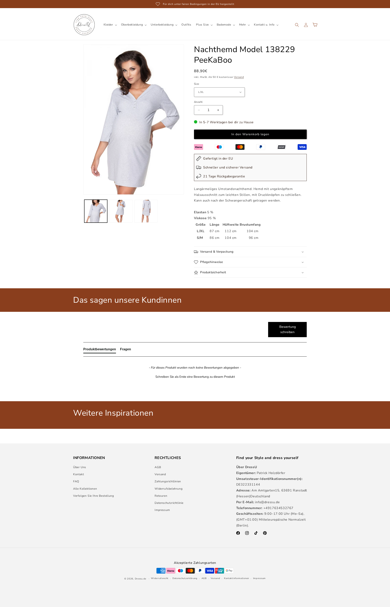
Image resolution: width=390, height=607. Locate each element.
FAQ (76, 481)
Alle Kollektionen (85, 489)
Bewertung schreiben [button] (287, 329)
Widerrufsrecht (159, 578)
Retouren (161, 496)
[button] (110, 24)
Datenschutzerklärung (184, 578)
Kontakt (78, 474)
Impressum (162, 510)
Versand (239, 77)
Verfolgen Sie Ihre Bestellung (93, 496)
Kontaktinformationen (236, 578)
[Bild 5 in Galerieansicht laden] (120, 211)
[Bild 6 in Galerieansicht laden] (145, 211)
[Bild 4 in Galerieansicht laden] (95, 211)
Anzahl (198, 102)
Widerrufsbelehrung (168, 489)
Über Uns (79, 467)
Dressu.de (140, 578)
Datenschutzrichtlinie (169, 503)
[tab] (99, 350)
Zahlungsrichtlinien (168, 481)
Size (196, 84)
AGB (158, 467)
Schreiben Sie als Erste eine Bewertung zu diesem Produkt (195, 377)
